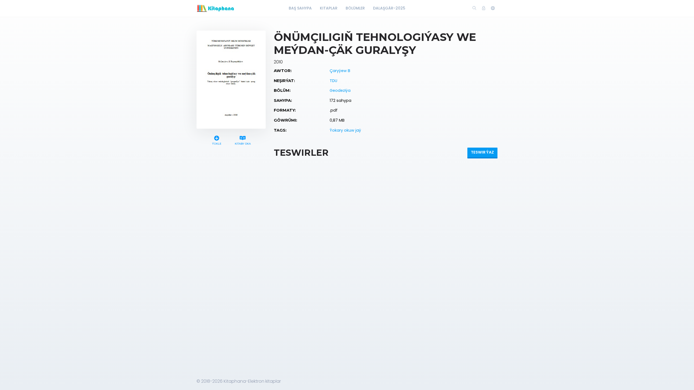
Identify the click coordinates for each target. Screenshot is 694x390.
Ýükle (216, 143)
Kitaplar (329, 8)
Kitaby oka (243, 143)
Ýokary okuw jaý (345, 130)
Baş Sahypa (300, 8)
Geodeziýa (340, 90)
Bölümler (355, 8)
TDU (333, 80)
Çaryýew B (340, 70)
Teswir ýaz (482, 152)
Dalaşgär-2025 (389, 8)
